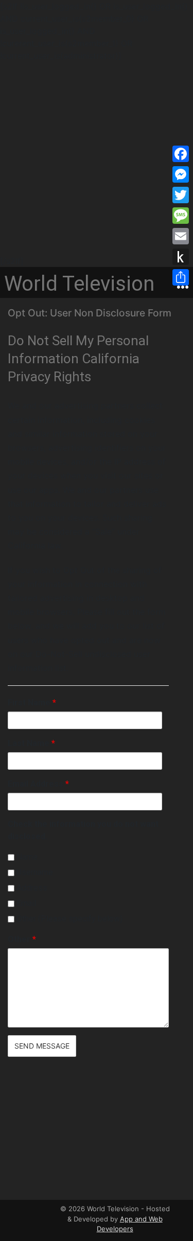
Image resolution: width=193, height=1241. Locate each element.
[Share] (180, 277)
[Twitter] (180, 195)
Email (25, 903)
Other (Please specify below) (68, 919)
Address (30, 888)
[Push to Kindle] (180, 256)
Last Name (31, 743)
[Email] (180, 236)
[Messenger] (180, 174)
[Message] (180, 215)
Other (22, 939)
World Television (79, 284)
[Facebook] (180, 154)
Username (33, 872)
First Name (32, 702)
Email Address (38, 784)
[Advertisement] (96, 158)
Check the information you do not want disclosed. (83, 830)
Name (26, 857)
